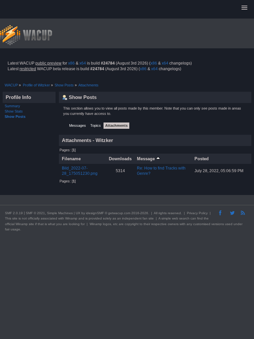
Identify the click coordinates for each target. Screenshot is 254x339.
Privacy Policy (197, 213)
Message (146, 158)
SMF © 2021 (35, 213)
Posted (201, 158)
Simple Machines (60, 213)
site (15, 218)
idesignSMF (95, 213)
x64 (82, 63)
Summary (12, 106)
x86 (71, 63)
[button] (244, 8)
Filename (71, 158)
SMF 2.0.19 (14, 213)
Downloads (120, 158)
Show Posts (15, 117)
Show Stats (14, 111)
